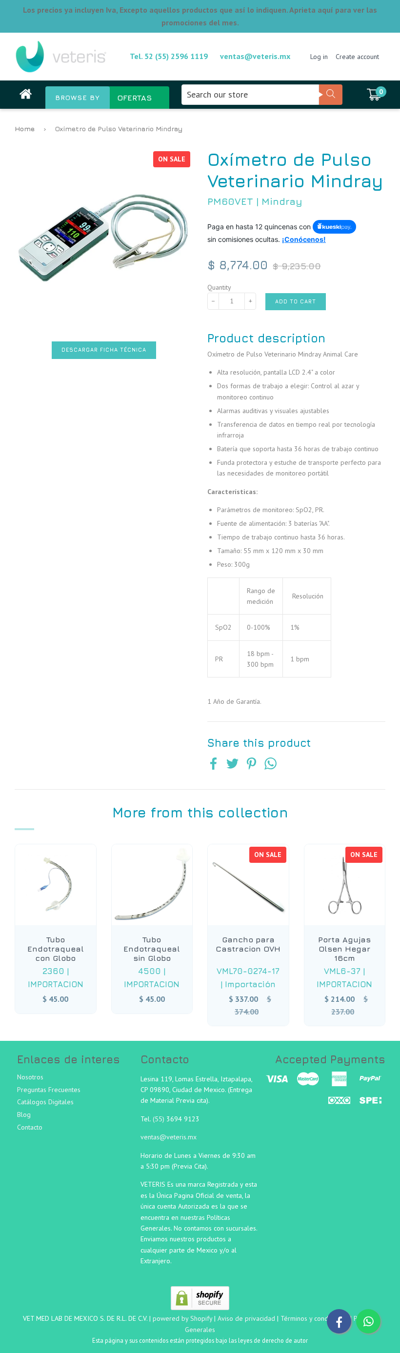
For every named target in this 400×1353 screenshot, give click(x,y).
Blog (24, 1114)
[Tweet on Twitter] (232, 764)
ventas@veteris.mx (255, 56)
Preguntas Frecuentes (48, 1089)
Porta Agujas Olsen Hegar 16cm (344, 948)
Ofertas (134, 97)
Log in (319, 56)
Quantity (219, 287)
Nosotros (30, 1077)
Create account (357, 56)
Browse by (77, 97)
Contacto (29, 1127)
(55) (159, 1118)
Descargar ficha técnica (103, 350)
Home (25, 128)
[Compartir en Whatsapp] (270, 764)
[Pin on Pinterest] (251, 764)
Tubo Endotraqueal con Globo (55, 948)
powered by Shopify (182, 1318)
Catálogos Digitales (45, 1101)
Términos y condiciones (314, 1318)
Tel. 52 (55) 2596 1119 (169, 56)
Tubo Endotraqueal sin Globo (151, 948)
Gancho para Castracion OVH (248, 944)
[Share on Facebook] (213, 764)
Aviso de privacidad (246, 1318)
